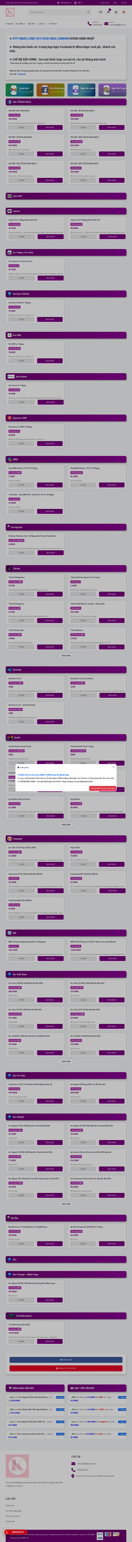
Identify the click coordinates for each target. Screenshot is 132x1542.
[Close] (114, 767)
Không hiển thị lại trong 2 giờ (102, 788)
